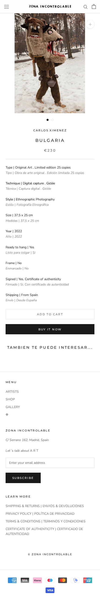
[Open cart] (94, 6)
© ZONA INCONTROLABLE (50, 554)
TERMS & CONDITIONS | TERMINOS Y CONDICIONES (46, 521)
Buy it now (50, 329)
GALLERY (13, 407)
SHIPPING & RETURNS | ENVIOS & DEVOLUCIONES (45, 506)
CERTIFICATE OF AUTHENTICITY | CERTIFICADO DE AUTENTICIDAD (44, 531)
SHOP (10, 399)
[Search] (85, 7)
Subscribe (23, 478)
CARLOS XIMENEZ (50, 130)
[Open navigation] (6, 6)
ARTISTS (12, 391)
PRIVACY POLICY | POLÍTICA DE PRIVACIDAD (40, 513)
